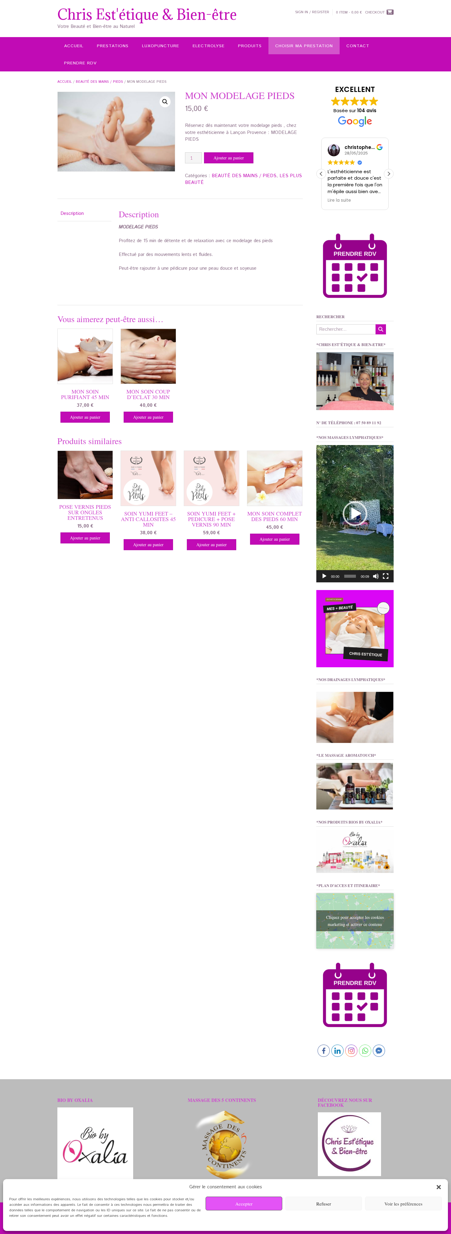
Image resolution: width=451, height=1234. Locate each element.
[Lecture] (324, 576)
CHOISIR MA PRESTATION (304, 46)
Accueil (64, 81)
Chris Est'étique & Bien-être (147, 14)
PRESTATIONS (113, 46)
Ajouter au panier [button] (85, 417)
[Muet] (376, 576)
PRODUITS (250, 46)
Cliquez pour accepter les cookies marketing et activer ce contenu (355, 920)
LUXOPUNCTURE (160, 46)
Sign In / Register (312, 12)
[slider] (350, 576)
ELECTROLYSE (209, 46)
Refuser (323, 1204)
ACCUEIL (73, 46)
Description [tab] (72, 213)
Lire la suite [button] (339, 200)
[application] (355, 513)
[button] (439, 1187)
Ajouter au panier (229, 158)
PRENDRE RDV (80, 63)
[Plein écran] (386, 576)
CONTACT (357, 46)
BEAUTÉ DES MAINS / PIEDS (99, 81)
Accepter (243, 1204)
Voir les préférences (403, 1204)
